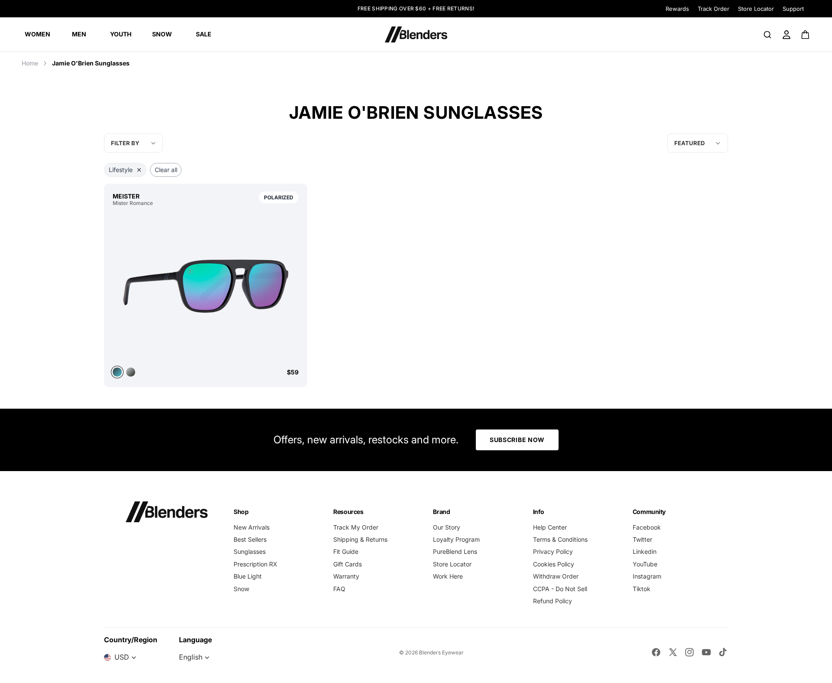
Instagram (647, 576)
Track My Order (355, 527)
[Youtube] (706, 652)
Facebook (647, 527)
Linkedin (644, 551)
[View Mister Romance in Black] (130, 372)
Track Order (713, 8)
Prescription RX (255, 564)
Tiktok (641, 588)
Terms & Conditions (560, 539)
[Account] (786, 34)
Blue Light (248, 576)
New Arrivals (252, 527)
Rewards (677, 8)
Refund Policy (552, 601)
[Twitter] (673, 652)
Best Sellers (250, 539)
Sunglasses (250, 551)
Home (30, 63)
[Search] (767, 34)
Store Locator (756, 8)
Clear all (166, 169)
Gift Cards (347, 564)
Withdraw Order (555, 576)
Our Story (446, 527)
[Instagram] (689, 652)
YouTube (645, 564)
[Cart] (805, 34)
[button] (697, 143)
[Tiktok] (723, 652)
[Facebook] (656, 652)
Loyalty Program (456, 539)
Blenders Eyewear (441, 652)
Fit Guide (345, 551)
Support (793, 8)
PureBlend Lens (455, 551)
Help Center (550, 527)
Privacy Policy (553, 551)
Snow (241, 588)
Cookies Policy (553, 564)
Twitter (642, 539)
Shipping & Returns (360, 539)
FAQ (339, 588)
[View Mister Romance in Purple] (206, 286)
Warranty (346, 576)
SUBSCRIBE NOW (517, 439)
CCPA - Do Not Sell (560, 588)
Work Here (448, 576)
